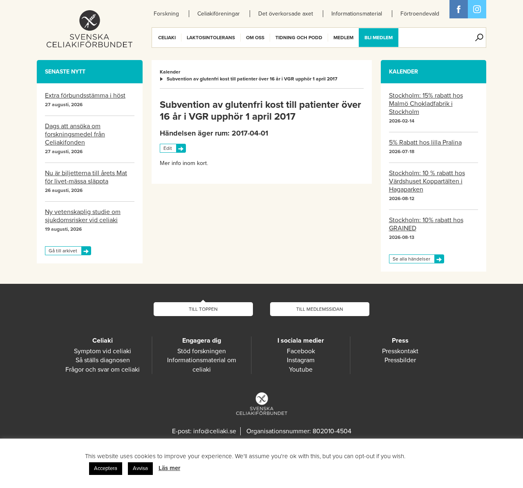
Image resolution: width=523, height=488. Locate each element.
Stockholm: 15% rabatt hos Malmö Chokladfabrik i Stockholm (426, 103)
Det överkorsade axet (285, 13)
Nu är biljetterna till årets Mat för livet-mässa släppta (86, 177)
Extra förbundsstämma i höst (85, 95)
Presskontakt (400, 351)
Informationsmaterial (356, 13)
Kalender (170, 72)
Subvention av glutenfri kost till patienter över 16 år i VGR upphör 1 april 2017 (252, 79)
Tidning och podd (298, 37)
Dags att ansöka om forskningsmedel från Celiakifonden (75, 134)
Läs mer (169, 468)
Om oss (255, 37)
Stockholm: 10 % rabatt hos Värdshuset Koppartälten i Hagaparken (427, 181)
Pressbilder (400, 360)
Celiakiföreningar (218, 13)
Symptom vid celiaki (102, 351)
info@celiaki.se (214, 431)
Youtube (301, 369)
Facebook (458, 9)
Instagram (301, 360)
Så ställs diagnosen (103, 360)
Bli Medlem (378, 37)
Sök (479, 37)
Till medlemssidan (319, 309)
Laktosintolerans (211, 37)
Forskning (166, 13)
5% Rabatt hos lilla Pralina (425, 142)
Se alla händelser (411, 259)
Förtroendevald (419, 13)
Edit (167, 148)
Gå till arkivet (63, 251)
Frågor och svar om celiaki (102, 369)
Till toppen (203, 309)
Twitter (477, 9)
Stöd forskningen (201, 351)
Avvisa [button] (140, 468)
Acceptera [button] (105, 468)
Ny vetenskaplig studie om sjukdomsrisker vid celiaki (83, 216)
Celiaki (167, 37)
